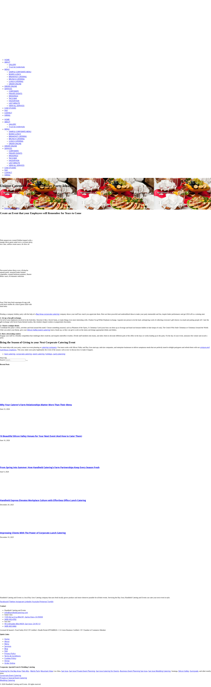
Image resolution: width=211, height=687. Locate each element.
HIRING (7, 115)
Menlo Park (35, 671)
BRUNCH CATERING (17, 79)
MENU (7, 69)
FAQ (6, 110)
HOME (7, 60)
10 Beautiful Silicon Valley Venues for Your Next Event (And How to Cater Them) (41, 436)
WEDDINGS (13, 96)
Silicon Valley (183, 671)
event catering (39, 354)
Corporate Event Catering (10, 675)
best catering (9, 354)
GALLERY (12, 64)
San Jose (64, 671)
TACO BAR (13, 98)
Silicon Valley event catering (38, 330)
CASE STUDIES (10, 108)
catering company (49, 347)
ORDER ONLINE (15, 84)
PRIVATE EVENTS (15, 93)
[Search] (27, 360)
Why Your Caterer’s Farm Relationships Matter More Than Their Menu (36, 404)
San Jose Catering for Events (107, 671)
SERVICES (8, 88)
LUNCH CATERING (16, 81)
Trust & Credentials (17, 67)
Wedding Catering (7, 680)
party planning (59, 354)
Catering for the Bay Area (10, 671)
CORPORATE (14, 91)
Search (2, 360)
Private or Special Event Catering (13, 678)
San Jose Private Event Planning (82, 671)
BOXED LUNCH (15, 74)
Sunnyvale (194, 671)
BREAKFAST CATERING (18, 76)
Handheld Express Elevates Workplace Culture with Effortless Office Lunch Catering (43, 500)
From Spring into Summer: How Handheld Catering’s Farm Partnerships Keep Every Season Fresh (49, 467)
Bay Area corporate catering (47, 314)
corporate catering (24, 354)
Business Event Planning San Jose (133, 671)
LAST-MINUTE (14, 103)
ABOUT (7, 62)
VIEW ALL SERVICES (16, 105)
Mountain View (47, 671)
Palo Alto (25, 671)
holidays (48, 354)
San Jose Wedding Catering (159, 671)
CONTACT (8, 113)
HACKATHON (14, 101)
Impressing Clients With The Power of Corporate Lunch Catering (33, 532)
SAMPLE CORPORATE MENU (20, 72)
